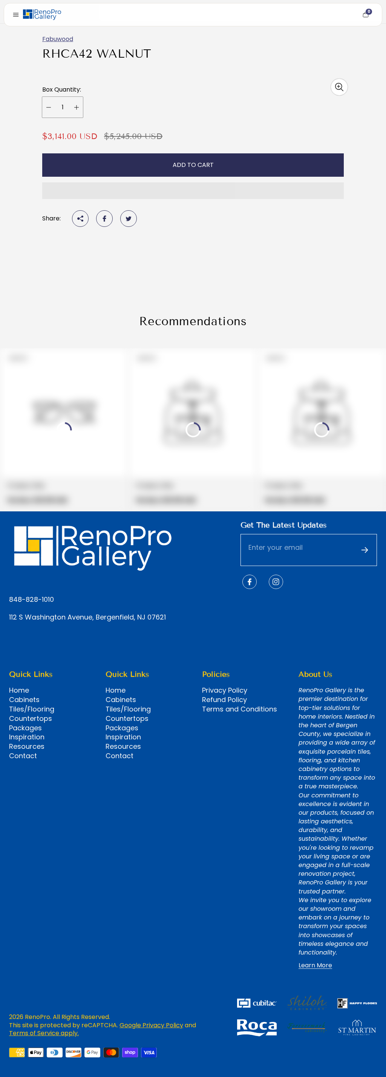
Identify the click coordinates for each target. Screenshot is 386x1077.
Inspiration (26, 737)
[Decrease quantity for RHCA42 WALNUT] (48, 107)
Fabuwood (57, 39)
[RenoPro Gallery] (42, 14)
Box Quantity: (61, 89)
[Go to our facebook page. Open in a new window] (249, 582)
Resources (26, 746)
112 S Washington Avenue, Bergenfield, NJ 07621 (87, 617)
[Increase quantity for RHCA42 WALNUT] (76, 107)
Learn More (315, 965)
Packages (25, 728)
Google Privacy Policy (151, 1025)
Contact (23, 755)
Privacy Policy (224, 690)
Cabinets (24, 699)
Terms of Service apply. (44, 1033)
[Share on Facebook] (104, 218)
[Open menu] (16, 15)
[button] (193, 190)
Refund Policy (224, 699)
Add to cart (193, 165)
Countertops (30, 718)
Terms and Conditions (239, 709)
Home (19, 690)
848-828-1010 (31, 599)
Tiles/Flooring (31, 709)
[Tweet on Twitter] (128, 218)
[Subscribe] (364, 550)
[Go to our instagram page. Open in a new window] (276, 582)
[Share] (80, 218)
